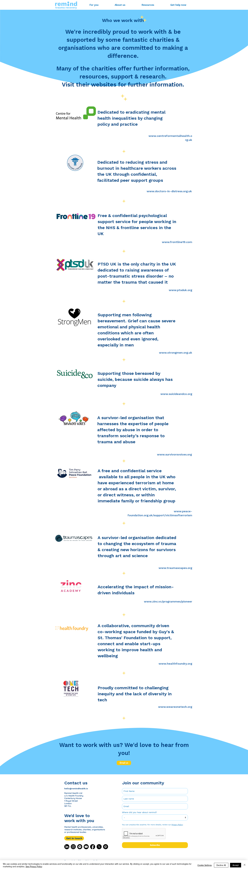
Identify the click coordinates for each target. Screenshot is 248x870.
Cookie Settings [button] (204, 865)
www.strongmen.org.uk (175, 352)
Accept (235, 865)
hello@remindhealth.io (76, 788)
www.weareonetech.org (175, 706)
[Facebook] (92, 846)
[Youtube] (86, 846)
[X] (99, 846)
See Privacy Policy (34, 866)
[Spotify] (79, 846)
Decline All (221, 865)
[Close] (244, 865)
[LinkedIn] (66, 846)
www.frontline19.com (177, 242)
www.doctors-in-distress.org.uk (169, 191)
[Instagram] (73, 846)
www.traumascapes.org (175, 568)
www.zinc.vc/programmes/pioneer (168, 601)
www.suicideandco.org (176, 394)
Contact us (75, 782)
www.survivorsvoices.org (174, 454)
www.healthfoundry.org (175, 663)
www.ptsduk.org (180, 290)
